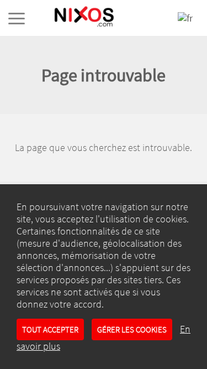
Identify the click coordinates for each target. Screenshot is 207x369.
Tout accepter (50, 329)
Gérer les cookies (132, 329)
